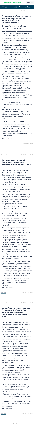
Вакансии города (5, 7)
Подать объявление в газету (13, 2)
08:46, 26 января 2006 (27, 303)
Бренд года (15, 7)
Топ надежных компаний (27, 7)
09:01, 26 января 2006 (27, 155)
